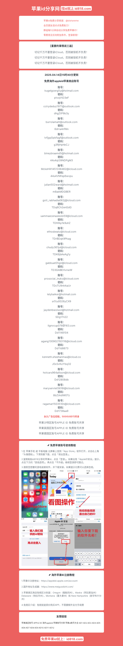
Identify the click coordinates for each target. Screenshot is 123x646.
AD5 (98, 623)
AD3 (89, 623)
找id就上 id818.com (76, 9)
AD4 (94, 623)
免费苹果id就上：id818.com (62, 639)
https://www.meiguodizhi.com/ (57, 586)
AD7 (28, 628)
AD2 (85, 623)
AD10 (41, 628)
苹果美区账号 (27, 623)
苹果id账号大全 (71, 623)
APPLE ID (37, 623)
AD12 (51, 628)
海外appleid (47, 623)
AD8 (32, 628)
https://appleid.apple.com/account (59, 580)
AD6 (23, 628)
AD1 (81, 623)
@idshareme (72, 20)
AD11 (46, 628)
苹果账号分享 (59, 623)
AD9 (36, 628)
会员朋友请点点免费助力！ (57, 25)
